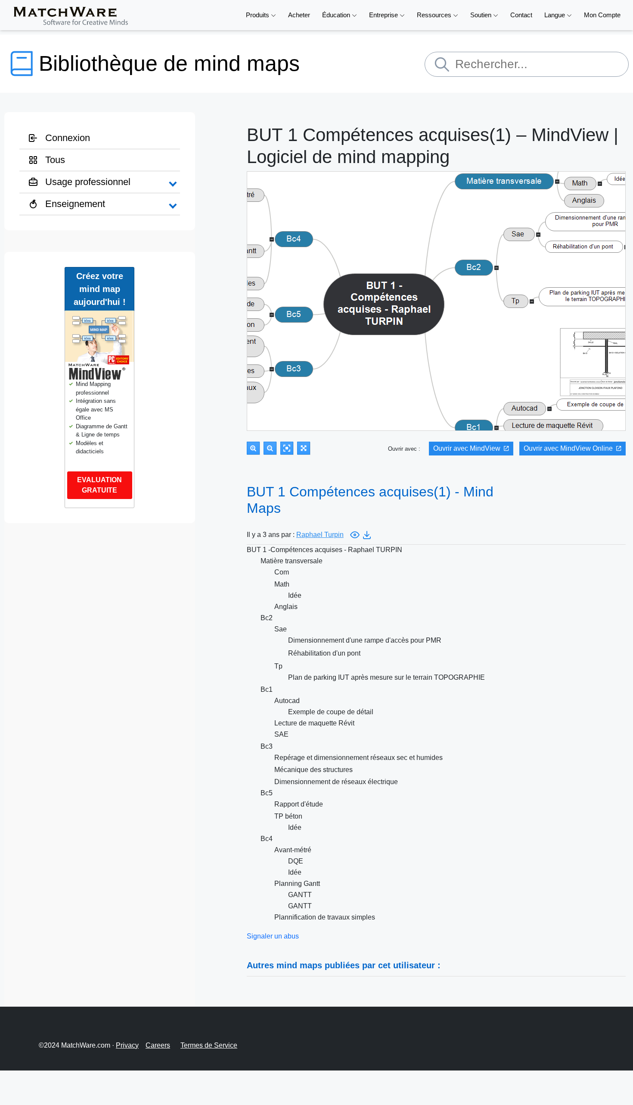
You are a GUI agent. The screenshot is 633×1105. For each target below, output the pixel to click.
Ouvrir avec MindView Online (568, 448)
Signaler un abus (273, 936)
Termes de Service (208, 1045)
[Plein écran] (303, 448)
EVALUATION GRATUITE (99, 485)
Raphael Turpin (320, 534)
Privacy (127, 1045)
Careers (158, 1045)
